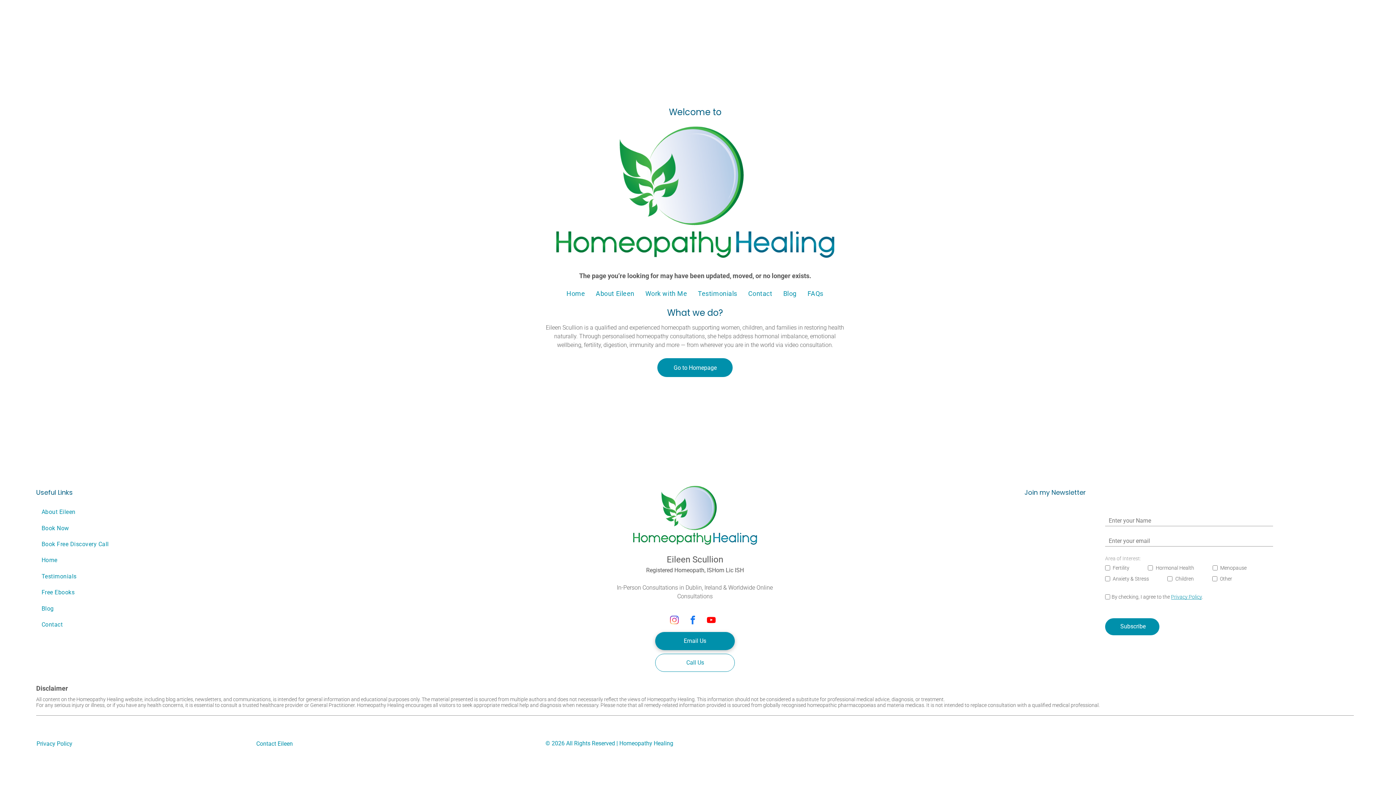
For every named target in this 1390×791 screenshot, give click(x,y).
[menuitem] (575, 293)
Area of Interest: (1123, 558)
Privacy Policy (1186, 597)
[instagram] (674, 621)
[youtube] (711, 621)
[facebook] (693, 621)
